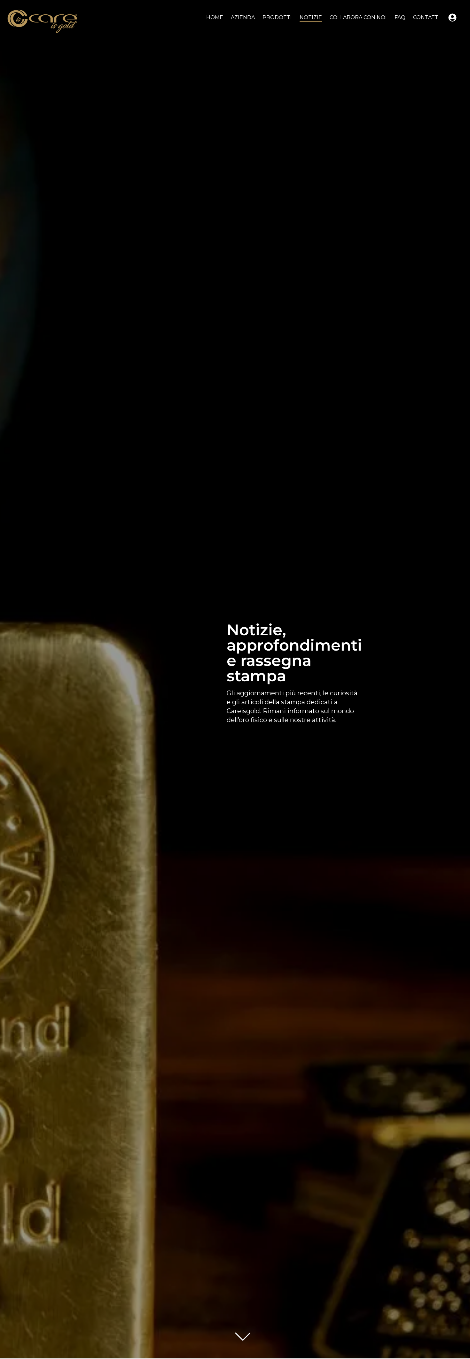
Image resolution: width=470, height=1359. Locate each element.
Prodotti (277, 17)
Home (214, 17)
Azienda (243, 17)
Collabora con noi (358, 17)
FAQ (400, 17)
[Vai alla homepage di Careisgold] (42, 21)
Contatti (426, 17)
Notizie (311, 17)
